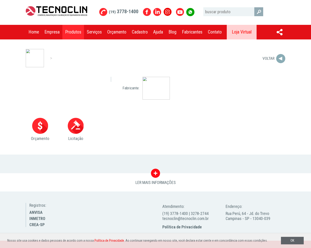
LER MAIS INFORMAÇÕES (155, 174)
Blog (172, 32)
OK (292, 241)
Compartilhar (279, 32)
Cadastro (140, 32)
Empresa (52, 32)
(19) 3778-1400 (175, 213)
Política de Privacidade (182, 227)
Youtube (180, 12)
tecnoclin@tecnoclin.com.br (185, 218)
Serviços (94, 32)
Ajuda (158, 32)
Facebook (147, 12)
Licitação (75, 138)
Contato (215, 32)
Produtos (73, 32)
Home (33, 32)
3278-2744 (200, 213)
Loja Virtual (242, 32)
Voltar (269, 58)
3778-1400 (123, 11)
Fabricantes (192, 32)
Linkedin (157, 12)
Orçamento (116, 32)
